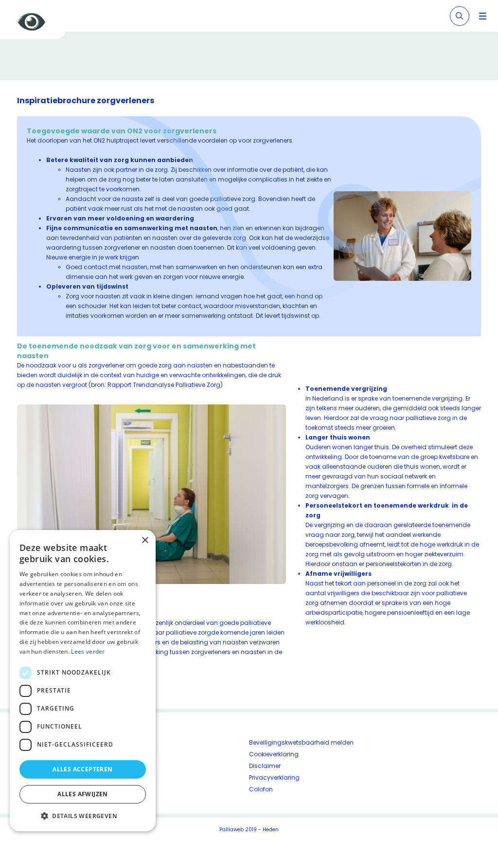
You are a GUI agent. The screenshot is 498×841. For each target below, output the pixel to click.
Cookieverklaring (274, 754)
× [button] (144, 540)
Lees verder (88, 651)
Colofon (261, 789)
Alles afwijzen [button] (82, 794)
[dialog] (83, 680)
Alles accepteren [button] (82, 769)
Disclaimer (265, 766)
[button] (82, 816)
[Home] (36, 23)
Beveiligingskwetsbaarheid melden (301, 742)
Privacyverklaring (274, 777)
